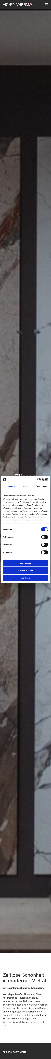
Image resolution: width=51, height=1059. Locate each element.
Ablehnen (25, 578)
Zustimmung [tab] (9, 486)
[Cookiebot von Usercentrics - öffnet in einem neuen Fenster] (37, 479)
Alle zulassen (25, 563)
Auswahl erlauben (25, 570)
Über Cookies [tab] (42, 486)
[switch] (44, 537)
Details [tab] (26, 486)
